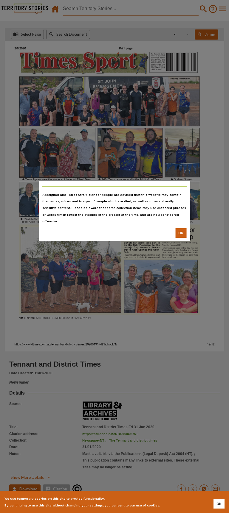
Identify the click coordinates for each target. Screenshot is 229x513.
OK (180, 233)
